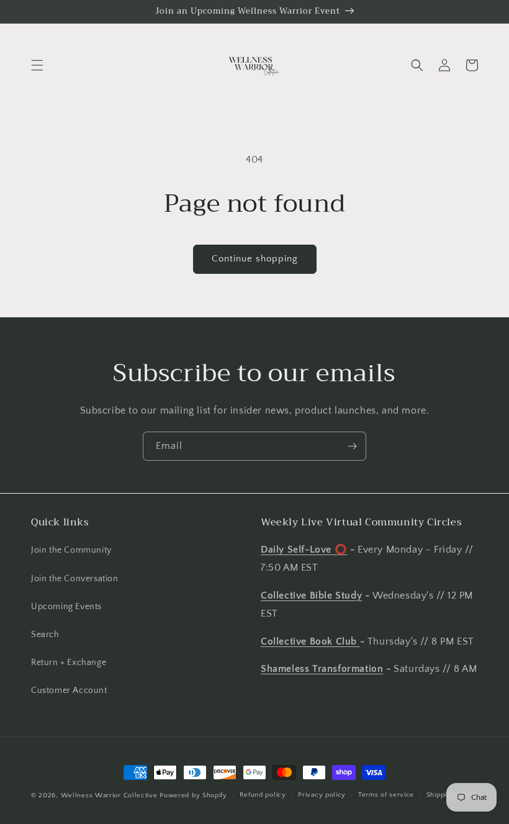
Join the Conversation (75, 579)
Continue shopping (255, 258)
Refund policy (263, 795)
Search (45, 635)
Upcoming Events (66, 607)
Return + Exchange (68, 663)
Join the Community (71, 550)
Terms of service (386, 795)
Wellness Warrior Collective (109, 795)
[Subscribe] (352, 446)
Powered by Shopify (193, 795)
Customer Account (69, 690)
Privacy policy (322, 795)
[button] (37, 65)
